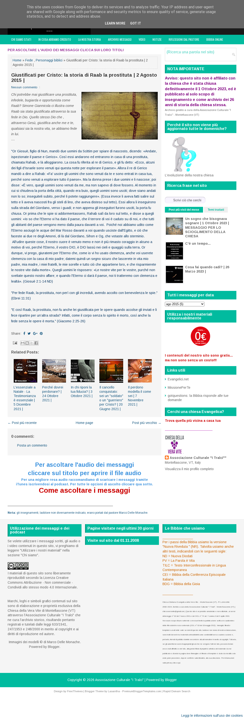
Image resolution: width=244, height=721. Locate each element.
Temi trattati (216, 209)
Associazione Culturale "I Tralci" (119, 680)
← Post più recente (22, 423)
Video (142, 39)
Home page (84, 423)
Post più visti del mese (184, 209)
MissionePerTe (179, 387)
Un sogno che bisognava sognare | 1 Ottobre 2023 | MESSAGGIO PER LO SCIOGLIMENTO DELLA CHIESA (207, 227)
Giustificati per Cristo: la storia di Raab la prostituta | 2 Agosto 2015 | (84, 77)
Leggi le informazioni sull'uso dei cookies (212, 715)
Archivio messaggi (120, 39)
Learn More (115, 23)
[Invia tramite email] (22, 343)
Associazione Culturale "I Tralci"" (198, 458)
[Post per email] (14, 342)
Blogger (53, 647)
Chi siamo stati (21, 39)
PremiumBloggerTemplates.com (141, 691)
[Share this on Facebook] (24, 333)
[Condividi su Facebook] (36, 343)
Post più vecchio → (146, 423)
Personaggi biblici (49, 60)
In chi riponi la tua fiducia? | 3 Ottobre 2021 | (81, 391)
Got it (135, 23)
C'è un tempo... (198, 243)
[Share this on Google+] (35, 333)
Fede (29, 60)
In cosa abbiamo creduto (54, 39)
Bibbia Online (214, 39)
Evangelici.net (178, 379)
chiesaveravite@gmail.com (173, 611)
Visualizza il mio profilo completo (189, 469)
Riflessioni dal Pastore (184, 39)
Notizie (157, 39)
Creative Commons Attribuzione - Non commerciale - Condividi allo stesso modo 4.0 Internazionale (42, 582)
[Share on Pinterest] (41, 333)
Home (17, 60)
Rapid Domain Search (176, 691)
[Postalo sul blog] (27, 343)
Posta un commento (32, 445)
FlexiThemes (75, 691)
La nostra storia (89, 39)
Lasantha (114, 691)
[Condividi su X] (31, 343)
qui (179, 663)
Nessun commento (24, 87)
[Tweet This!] (29, 333)
